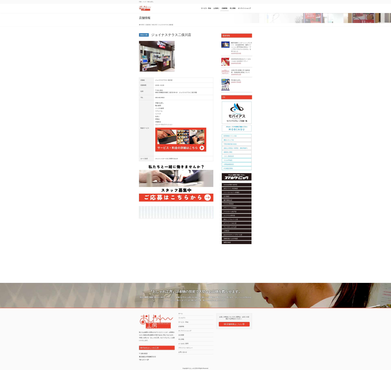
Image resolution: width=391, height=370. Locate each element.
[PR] (236, 117)
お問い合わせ (182, 352)
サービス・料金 (183, 322)
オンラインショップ (184, 331)
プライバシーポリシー (185, 348)
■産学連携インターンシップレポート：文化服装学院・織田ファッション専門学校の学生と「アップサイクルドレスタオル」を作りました (241, 47)
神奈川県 (144, 35)
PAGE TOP (380, 357)
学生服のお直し (236, 80)
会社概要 (181, 335)
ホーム (180, 313)
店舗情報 (181, 326)
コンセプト (182, 318)
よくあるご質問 (183, 343)
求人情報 (181, 339)
